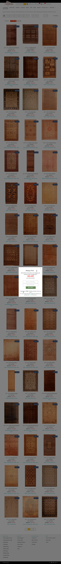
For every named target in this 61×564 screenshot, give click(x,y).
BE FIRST (30, 287)
